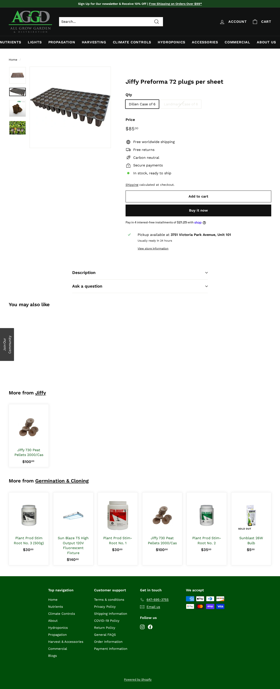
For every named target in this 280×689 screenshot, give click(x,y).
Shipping (132, 184)
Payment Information (110, 649)
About (53, 621)
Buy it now (198, 210)
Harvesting (94, 42)
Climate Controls (132, 42)
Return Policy (104, 628)
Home (13, 59)
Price (130, 119)
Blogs (52, 656)
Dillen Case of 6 (142, 104)
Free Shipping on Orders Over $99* (175, 3)
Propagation (61, 42)
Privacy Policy (105, 607)
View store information (153, 248)
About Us (266, 42)
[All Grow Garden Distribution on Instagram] (142, 626)
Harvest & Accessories (65, 642)
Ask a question (87, 286)
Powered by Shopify (138, 679)
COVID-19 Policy (106, 621)
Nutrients (55, 607)
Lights (35, 42)
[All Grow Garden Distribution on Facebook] (150, 626)
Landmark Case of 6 (181, 104)
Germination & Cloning (62, 481)
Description (84, 272)
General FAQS (105, 635)
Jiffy (40, 393)
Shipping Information (110, 614)
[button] (7, 344)
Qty (129, 94)
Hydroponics (171, 42)
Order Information (108, 642)
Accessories (205, 42)
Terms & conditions (109, 600)
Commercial (237, 42)
